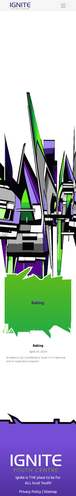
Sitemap (50, 492)
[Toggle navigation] (63, 6)
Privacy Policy (30, 492)
